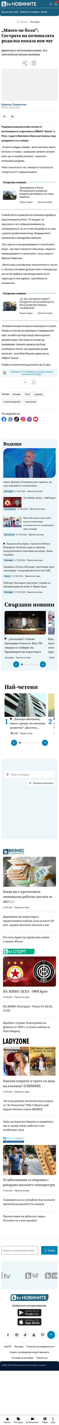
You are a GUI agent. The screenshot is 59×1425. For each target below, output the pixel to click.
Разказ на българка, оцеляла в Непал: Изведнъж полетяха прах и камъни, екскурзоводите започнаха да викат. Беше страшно (28, 549)
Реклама (18, 1346)
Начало (23, 22)
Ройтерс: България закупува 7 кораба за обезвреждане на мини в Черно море (26, 584)
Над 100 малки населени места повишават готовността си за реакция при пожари (38, 523)
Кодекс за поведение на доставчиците (29, 1352)
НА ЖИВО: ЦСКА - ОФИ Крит (39, 497)
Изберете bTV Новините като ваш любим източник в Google (31, 372)
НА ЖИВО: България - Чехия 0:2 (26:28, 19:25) (28, 1008)
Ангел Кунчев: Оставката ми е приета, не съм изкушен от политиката (27, 483)
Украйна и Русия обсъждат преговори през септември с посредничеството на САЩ (28, 568)
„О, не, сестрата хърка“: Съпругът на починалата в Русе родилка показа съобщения (37, 303)
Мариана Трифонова (14, 104)
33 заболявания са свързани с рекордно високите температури (29, 1182)
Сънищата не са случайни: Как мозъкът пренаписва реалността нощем (29, 1202)
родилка (38, 394)
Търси (51, 1250)
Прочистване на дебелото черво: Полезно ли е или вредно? (24, 1218)
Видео (44, 11)
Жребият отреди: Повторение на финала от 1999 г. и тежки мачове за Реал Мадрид (26, 1027)
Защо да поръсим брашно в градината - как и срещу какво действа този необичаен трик (28, 1126)
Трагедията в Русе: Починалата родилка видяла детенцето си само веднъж (37, 192)
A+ (12, 116)
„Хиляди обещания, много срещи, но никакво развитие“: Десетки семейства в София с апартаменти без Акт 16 (27, 723)
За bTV (7, 1346)
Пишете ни (41, 1357)
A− (5, 116)
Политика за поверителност (40, 1346)
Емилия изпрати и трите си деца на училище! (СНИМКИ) (29, 1083)
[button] (16, 664)
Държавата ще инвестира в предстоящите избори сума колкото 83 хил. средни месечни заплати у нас (28, 921)
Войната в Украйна (29, 11)
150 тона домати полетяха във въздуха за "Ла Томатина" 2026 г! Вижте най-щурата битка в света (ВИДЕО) (28, 1105)
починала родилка (12, 401)
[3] (55, 4)
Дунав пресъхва (10, 11)
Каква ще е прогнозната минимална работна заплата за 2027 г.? (27, 896)
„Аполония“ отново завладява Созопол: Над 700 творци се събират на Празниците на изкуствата (23, 645)
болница (16, 394)
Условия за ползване (22, 1357)
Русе (27, 394)
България (35, 22)
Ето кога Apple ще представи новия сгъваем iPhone (26, 939)
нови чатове (30, 401)
